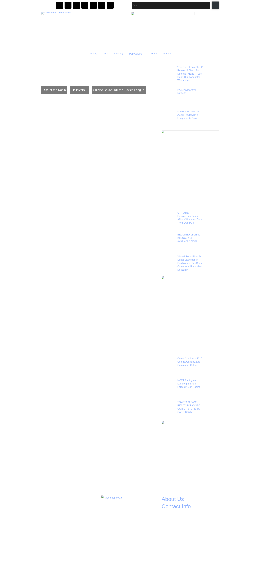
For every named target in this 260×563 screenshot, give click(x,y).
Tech (105, 53)
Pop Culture (135, 53)
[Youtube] (93, 5)
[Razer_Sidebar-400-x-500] (190, 132)
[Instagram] (59, 5)
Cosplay (118, 53)
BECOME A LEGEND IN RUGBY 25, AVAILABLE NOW (189, 238)
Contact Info (176, 506)
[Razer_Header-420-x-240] (163, 14)
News (154, 53)
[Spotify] (101, 5)
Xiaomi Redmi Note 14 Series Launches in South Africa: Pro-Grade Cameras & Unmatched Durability (190, 263)
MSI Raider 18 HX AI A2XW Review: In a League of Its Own (188, 114)
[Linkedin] (110, 5)
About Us (173, 499)
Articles (167, 53)
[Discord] (76, 5)
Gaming (93, 53)
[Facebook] (68, 5)
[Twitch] (84, 5)
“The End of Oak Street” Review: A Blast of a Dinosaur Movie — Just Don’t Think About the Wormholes (190, 74)
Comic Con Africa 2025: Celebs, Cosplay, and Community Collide (190, 361)
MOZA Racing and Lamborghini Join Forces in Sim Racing (188, 383)
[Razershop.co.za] (111, 497)
